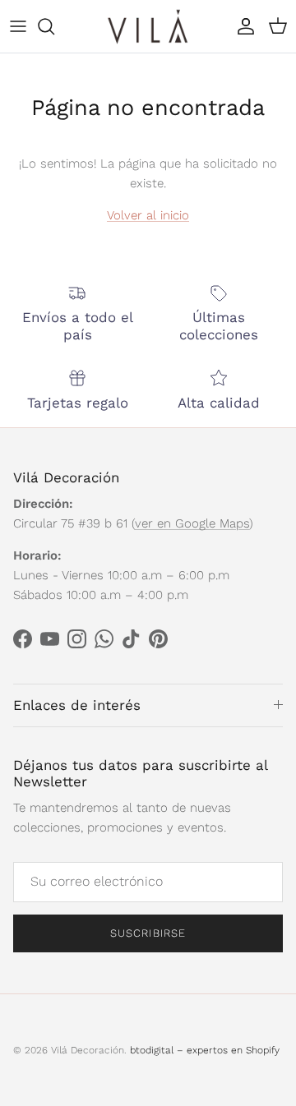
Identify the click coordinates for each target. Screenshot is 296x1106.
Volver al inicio (148, 215)
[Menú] (18, 26)
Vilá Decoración (87, 1050)
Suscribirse (147, 933)
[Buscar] (54, 26)
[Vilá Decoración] (148, 26)
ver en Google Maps (192, 523)
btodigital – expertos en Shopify (205, 1050)
